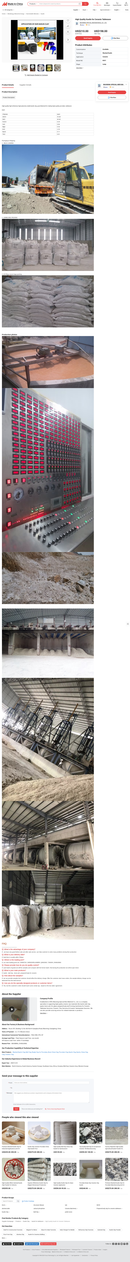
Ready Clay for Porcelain (39, 1052)
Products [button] (32, 4)
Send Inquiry (88, 38)
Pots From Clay (7, 1234)
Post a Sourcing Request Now (55, 1109)
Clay (3, 1054)
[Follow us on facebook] (113, 1244)
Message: (9, 1093)
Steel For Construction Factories (12, 1230)
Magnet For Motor (31, 1230)
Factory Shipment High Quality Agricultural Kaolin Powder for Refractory (114, 1149)
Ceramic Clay (9, 1054)
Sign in (126, 5)
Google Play (18, 1244)
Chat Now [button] (116, 38)
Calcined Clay (101, 1230)
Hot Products (26, 1249)
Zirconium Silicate (38, 1205)
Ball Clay (28, 1052)
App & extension (105, 10)
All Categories (8, 10)
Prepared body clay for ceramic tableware (109, 1208)
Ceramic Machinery (70, 1208)
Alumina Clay (20, 1234)
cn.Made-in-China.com (83, 1252)
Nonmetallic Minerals (32, 14)
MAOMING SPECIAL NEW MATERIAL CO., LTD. (93, 23)
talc (66, 1205)
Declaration (85, 1255)
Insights (105, 1249)
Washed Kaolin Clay (19, 1052)
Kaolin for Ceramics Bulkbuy (36, 1234)
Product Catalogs (28, 1201)
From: (10, 1083)
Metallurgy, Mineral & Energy (16, 14)
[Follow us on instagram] (119, 1244)
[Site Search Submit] (85, 4)
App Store (7, 1244)
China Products (36, 1249)
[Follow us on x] (116, 1244)
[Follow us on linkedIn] (127, 1244)
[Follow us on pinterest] (124, 1244)
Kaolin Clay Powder (115, 1230)
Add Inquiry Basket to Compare (37, 75)
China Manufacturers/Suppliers (50, 1249)
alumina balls (6, 1208)
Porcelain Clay (63, 1052)
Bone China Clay (53, 1052)
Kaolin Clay (72, 1052)
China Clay (84, 1052)
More (3, 1238)
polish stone (68, 1212)
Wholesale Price (76, 1249)
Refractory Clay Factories (85, 1230)
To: (11, 1088)
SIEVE (98, 1205)
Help (94, 10)
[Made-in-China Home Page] (12, 4)
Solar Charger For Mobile (67, 1230)
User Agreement (75, 1255)
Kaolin (42, 14)
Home (3, 14)
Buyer (84, 10)
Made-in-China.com (57, 1252)
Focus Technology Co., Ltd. (52, 1255)
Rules (126, 10)
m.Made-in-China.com (69, 1252)
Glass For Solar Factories (48, 1230)
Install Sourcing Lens (49, 1244)
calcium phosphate (39, 1208)
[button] (80, 4)
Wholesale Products (65, 1249)
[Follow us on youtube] (122, 1244)
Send (16, 1109)
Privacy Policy (94, 1255)
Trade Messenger (32, 1244)
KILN (3, 1205)
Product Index (97, 1249)
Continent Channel (87, 1249)
